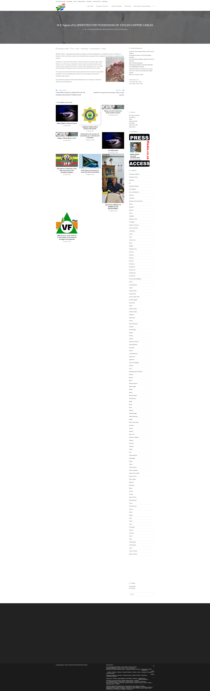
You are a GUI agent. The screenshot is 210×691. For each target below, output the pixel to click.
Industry (131, 338)
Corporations (132, 231)
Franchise (133, 688)
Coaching (142, 686)
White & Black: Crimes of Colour (67, 123)
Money (130, 404)
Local (130, 368)
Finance (131, 287)
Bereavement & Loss (130, 686)
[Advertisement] (141, 98)
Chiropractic (150, 672)
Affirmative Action (133, 177)
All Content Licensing (60, 1)
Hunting (131, 332)
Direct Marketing (136, 687)
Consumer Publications (130, 668)
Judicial (131, 350)
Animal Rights (132, 189)
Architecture (144, 675)
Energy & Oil (132, 270)
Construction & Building (111, 676)
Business (131, 210)
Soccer (130, 503)
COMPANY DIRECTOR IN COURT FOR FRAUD (90, 128)
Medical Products (133, 383)
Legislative (131, 359)
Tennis (130, 536)
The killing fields (113, 150)
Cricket (130, 234)
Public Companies (133, 470)
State (130, 518)
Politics (131, 461)
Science (131, 491)
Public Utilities (132, 479)
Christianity (136, 681)
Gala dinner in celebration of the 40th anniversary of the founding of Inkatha (67, 170)
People (130, 449)
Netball (130, 419)
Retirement (131, 485)
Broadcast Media (81, 1)
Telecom (131, 530)
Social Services (133, 506)
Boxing (140, 682)
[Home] (83, 29)
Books (123, 669)
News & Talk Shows (134, 422)
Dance (130, 243)
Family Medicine (133, 285)
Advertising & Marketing (116, 669)
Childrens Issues (133, 219)
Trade (130, 539)
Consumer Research (120, 687)
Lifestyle (131, 365)
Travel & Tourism (133, 551)
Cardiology (144, 672)
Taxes (130, 524)
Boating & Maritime (129, 682)
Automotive (132, 198)
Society (104, 48)
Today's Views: (133, 79)
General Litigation (133, 299)
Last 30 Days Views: (134, 83)
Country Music (124, 666)
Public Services (133, 476)
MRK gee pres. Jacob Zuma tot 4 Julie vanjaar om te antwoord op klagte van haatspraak (66, 237)
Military (131, 389)
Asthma (134, 672)
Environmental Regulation (135, 279)
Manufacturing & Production (135, 371)
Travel (130, 548)
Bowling (136, 682)
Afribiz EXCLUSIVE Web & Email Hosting (78, 665)
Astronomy (118, 680)
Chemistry (136, 680)
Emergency (132, 264)
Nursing (131, 428)
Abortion (109, 672)
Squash (131, 515)
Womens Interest (133, 554)
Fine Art (134, 666)
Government (84, 48)
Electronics (129, 689)
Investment (131, 347)
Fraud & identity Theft (134, 296)
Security (131, 494)
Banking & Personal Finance (136, 201)
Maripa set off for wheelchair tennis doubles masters (113, 111)
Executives (122, 688)
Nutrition (131, 431)
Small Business (133, 500)
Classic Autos (121, 668)
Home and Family (133, 323)
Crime (77, 48)
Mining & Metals (133, 395)
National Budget (133, 413)
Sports (130, 512)
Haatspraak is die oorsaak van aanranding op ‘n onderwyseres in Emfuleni (90, 135)
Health (130, 305)
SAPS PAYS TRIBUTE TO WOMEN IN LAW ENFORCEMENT (113, 206)
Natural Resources (133, 416)
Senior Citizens (132, 497)
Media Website (109, 665)
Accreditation (69, 1)
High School (132, 317)
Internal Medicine (133, 344)
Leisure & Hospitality (134, 362)
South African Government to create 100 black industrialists (90, 171)
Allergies (119, 672)
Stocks (130, 521)
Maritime (131, 374)
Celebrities (131, 216)
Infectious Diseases (134, 341)
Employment (132, 267)
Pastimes (131, 443)
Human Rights (132, 329)
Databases (123, 689)
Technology (132, 527)
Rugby (130, 488)
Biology (123, 680)
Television (131, 533)
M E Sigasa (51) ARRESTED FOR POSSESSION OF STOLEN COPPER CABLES (108, 29)
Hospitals (131, 326)
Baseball (111, 682)
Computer (117, 683)
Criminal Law (132, 240)
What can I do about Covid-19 (136, 74)
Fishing (138, 688)
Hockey (131, 320)
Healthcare (131, 314)
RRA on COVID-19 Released (136, 63)
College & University (134, 225)
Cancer (130, 213)
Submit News (105, 1)
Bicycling (122, 682)
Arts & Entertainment (134, 192)
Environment (132, 275)
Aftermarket (114, 668)
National (131, 410)
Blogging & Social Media (126, 678)
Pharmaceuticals (133, 455)
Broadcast (131, 207)
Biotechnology (129, 680)
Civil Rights (132, 222)
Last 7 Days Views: (134, 81)
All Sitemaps (132, 588)
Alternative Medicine (134, 186)
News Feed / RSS (97, 1)
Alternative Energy (127, 675)
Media (75, 1)
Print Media (88, 1)
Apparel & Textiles (136, 675)
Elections (131, 258)
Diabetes (131, 246)
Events (130, 281)
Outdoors (131, 440)
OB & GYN (131, 434)
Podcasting (108, 680)
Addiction (114, 672)
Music (130, 407)
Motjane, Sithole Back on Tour (67, 138)
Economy (131, 252)
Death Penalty (148, 688)
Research (131, 482)
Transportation (132, 542)
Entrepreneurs (132, 273)
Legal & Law (132, 356)
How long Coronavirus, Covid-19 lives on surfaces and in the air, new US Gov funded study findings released (141, 70)
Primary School (132, 467)
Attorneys (131, 195)
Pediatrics (131, 446)
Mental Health (132, 386)
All (73, 48)
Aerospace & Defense (134, 174)
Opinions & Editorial (134, 437)
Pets (130, 452)
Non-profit (131, 425)
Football (149, 682)
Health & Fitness (133, 308)
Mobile (130, 401)
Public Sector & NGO (134, 473)
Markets (131, 377)
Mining (130, 392)
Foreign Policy (132, 293)
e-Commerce (144, 687)
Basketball (116, 682)
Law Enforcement (95, 48)
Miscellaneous (132, 398)
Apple (113, 683)
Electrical (131, 261)
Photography (132, 458)
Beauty (130, 204)
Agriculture (131, 180)
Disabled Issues (133, 249)
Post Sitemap (132, 586)
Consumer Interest (133, 228)
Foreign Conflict (133, 290)
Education (131, 255)
